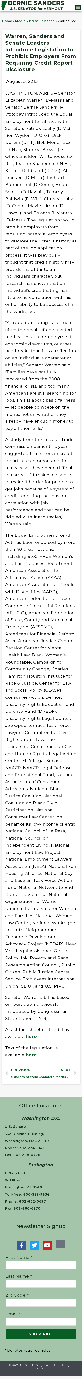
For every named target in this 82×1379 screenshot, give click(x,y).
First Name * (19, 1257)
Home (7, 21)
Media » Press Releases (35, 21)
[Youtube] (47, 1245)
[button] (78, 7)
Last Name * (19, 1276)
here (31, 1036)
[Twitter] (34, 1245)
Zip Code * (17, 1295)
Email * (13, 1314)
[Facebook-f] (21, 1245)
